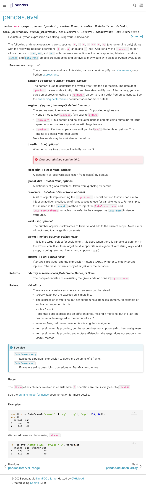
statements (124, 70)
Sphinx (34, 482)
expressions (50, 74)
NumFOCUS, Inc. (46, 478)
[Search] (135, 5)
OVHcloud (77, 478)
